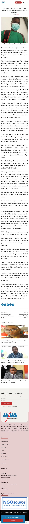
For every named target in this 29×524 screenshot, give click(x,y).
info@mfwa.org (4, 489)
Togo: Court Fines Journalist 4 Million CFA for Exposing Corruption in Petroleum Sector (14, 361)
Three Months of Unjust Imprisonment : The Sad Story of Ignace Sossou (13, 341)
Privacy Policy (14, 406)
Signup (13, 520)
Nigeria (17, 14)
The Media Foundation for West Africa (13, 512)
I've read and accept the (9, 406)
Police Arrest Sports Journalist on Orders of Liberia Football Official (13, 381)
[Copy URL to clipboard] (26, 522)
